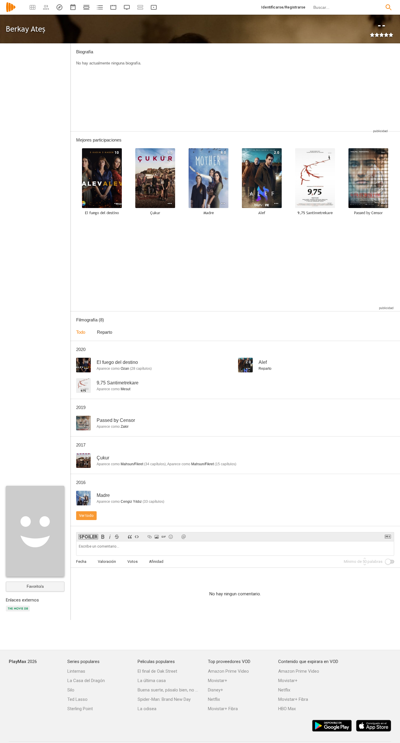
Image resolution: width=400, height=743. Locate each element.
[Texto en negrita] (102, 536)
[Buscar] (388, 7)
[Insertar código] (136, 536)
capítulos (141, 369)
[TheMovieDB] (19, 612)
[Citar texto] (129, 536)
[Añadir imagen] (156, 536)
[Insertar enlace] (149, 536)
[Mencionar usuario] (183, 536)
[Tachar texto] (116, 536)
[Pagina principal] (11, 11)
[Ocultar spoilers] (88, 536)
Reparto (104, 332)
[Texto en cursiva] (109, 536)
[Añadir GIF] (163, 536)
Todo (80, 332)
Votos (132, 561)
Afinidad (156, 561)
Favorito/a (35, 586)
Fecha (81, 561)
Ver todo (86, 515)
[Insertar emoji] (170, 536)
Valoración (107, 561)
